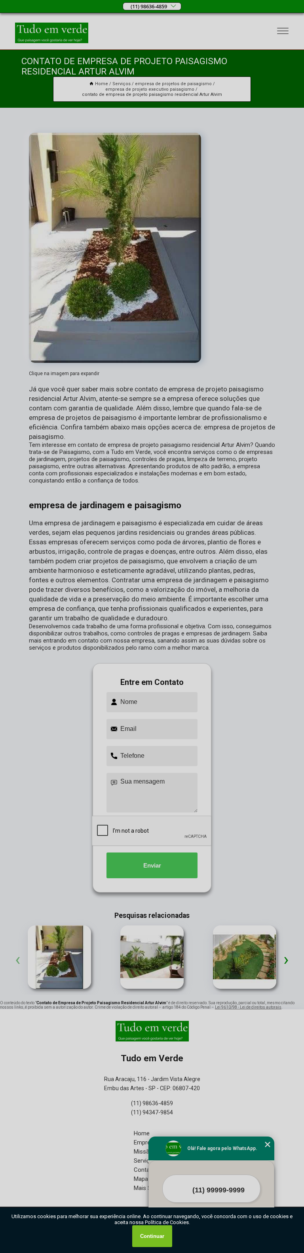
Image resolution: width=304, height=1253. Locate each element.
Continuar (152, 1236)
